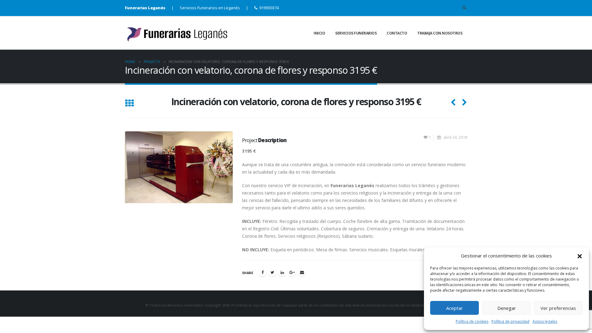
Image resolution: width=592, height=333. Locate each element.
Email (302, 272)
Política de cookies (472, 321)
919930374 (269, 7)
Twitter (272, 272)
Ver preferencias (558, 308)
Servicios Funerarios (355, 33)
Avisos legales (544, 321)
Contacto (397, 33)
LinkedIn (282, 272)
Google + (292, 272)
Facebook (262, 272)
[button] (580, 256)
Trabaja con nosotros (439, 33)
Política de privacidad (510, 321)
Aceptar (454, 308)
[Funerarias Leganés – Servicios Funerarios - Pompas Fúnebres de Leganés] (179, 33)
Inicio (319, 33)
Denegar (506, 308)
